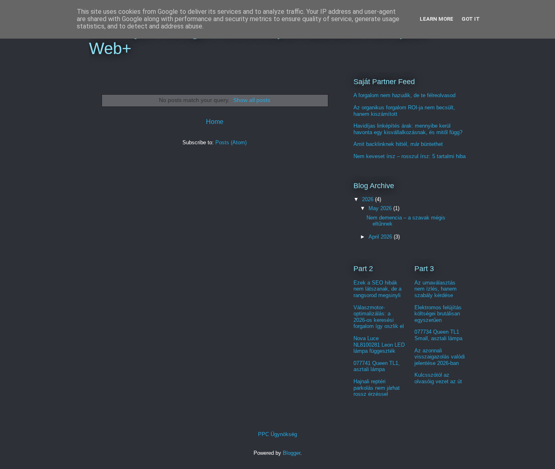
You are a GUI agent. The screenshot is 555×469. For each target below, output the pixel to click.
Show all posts (251, 100)
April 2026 (381, 237)
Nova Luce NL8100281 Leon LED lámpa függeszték (379, 344)
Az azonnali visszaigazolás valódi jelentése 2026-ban (439, 356)
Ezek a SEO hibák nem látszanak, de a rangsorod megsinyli (377, 289)
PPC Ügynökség (277, 434)
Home (214, 121)
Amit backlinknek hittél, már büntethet (398, 144)
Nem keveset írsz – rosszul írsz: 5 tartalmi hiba (409, 156)
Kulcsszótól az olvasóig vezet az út (438, 378)
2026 (368, 199)
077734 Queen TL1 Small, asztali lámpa (438, 335)
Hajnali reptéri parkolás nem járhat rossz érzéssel (376, 387)
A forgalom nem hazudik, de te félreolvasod (404, 95)
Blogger (291, 453)
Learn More (436, 19)
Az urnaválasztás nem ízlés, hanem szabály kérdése (435, 289)
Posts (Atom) (231, 142)
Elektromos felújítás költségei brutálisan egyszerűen (438, 313)
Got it (471, 19)
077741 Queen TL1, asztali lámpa (376, 366)
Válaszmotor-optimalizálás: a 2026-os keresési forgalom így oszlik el (378, 317)
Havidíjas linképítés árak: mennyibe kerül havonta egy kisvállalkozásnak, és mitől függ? (407, 129)
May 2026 (381, 208)
